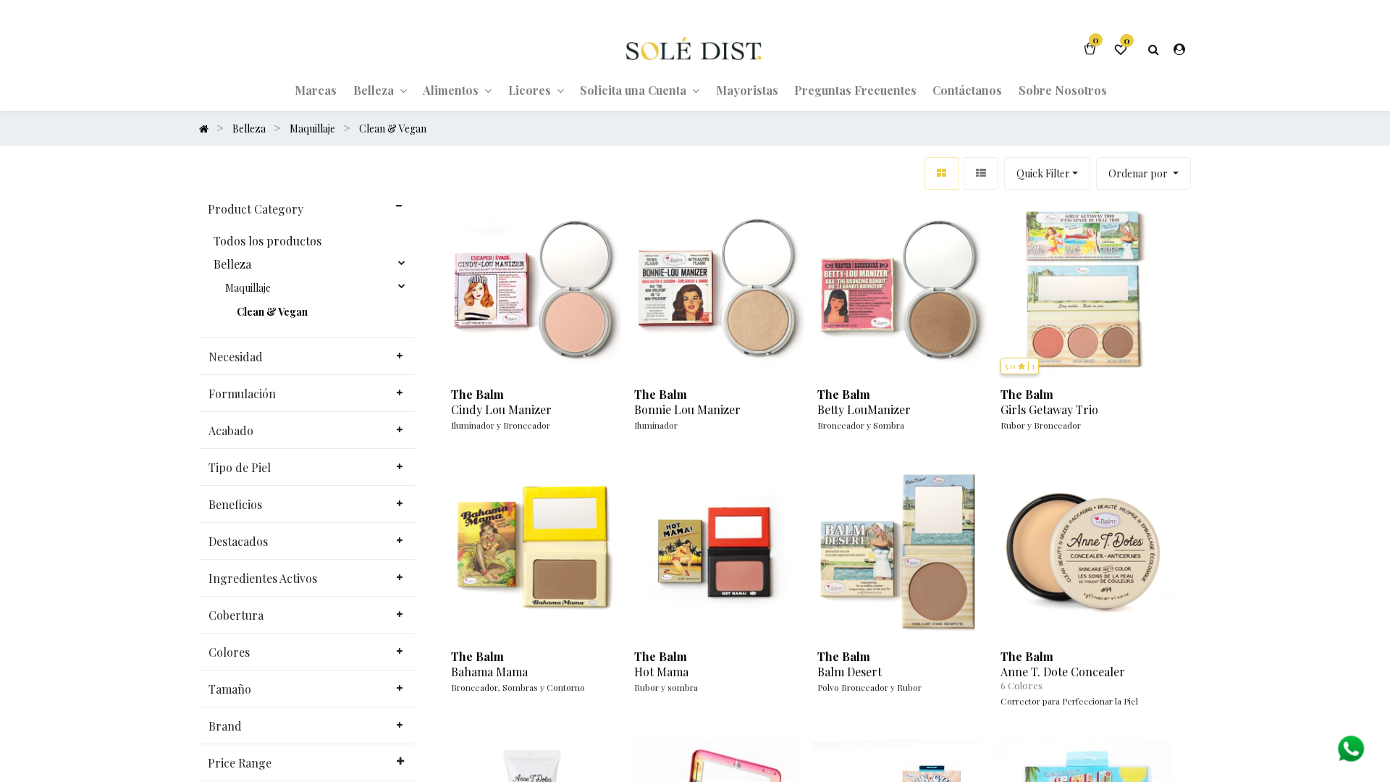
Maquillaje (248, 288)
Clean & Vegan (272, 312)
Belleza (232, 264)
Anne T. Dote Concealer (1063, 671)
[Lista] (981, 173)
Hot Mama (661, 671)
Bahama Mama (489, 671)
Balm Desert (849, 671)
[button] (1143, 173)
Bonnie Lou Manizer (687, 409)
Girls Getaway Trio (1049, 409)
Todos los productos (267, 241)
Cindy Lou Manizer (501, 409)
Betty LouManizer (864, 409)
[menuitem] (316, 90)
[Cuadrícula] (941, 173)
